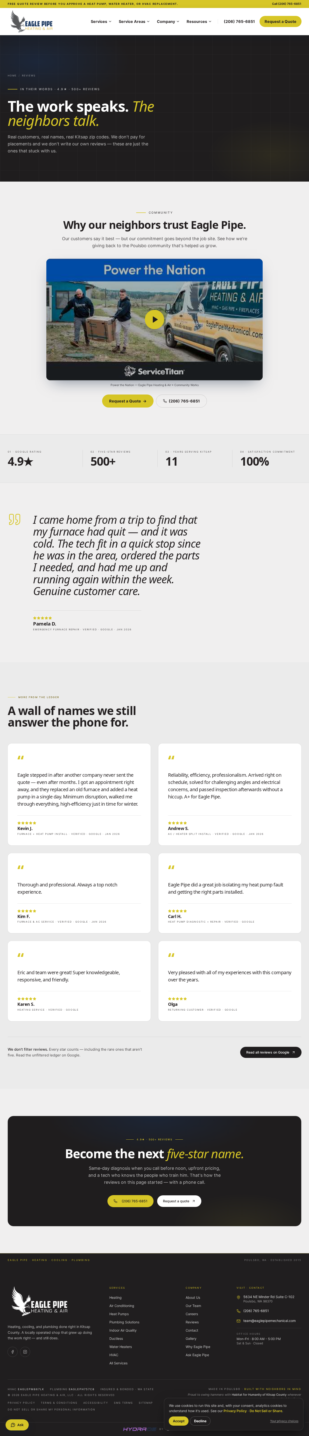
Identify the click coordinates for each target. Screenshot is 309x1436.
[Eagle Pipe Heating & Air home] (46, 21)
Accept (178, 1421)
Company (166, 21)
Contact (192, 1330)
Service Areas (132, 21)
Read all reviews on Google (267, 1052)
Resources (197, 21)
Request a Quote (280, 21)
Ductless (116, 1338)
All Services (118, 1363)
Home (12, 75)
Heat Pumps (119, 1314)
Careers (192, 1314)
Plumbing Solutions (124, 1322)
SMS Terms (123, 1402)
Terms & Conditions (59, 1402)
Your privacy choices (284, 1421)
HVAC (113, 1355)
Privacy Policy (21, 1402)
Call (286, 4)
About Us (193, 1297)
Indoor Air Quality (123, 1330)
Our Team (193, 1306)
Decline (200, 1421)
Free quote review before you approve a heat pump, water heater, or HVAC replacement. (93, 4)
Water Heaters (120, 1347)
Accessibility (95, 1402)
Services (99, 21)
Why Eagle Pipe (198, 1347)
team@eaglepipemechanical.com (269, 1321)
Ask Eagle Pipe (197, 1355)
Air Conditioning (121, 1306)
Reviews (28, 75)
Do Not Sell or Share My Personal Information (51, 1409)
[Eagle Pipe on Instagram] (25, 1352)
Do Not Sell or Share (266, 1411)
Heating (115, 1297)
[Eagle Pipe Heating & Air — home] (40, 1301)
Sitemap (146, 1402)
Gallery (191, 1338)
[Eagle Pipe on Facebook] (12, 1352)
